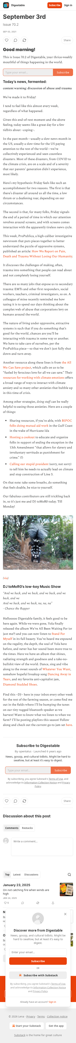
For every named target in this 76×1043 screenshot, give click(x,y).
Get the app (56, 1026)
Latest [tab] (17, 874)
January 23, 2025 (16, 885)
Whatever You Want (56, 669)
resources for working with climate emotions (33, 377)
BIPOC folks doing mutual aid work (41, 423)
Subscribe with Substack (41, 975)
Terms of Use (58, 983)
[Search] (69, 874)
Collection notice (57, 1016)
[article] (38, 894)
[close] (65, 914)
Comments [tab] (11, 828)
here (69, 725)
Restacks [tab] (27, 828)
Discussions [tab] (31, 874)
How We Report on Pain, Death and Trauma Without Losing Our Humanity (37, 254)
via (6, 578)
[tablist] (19, 828)
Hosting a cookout (22, 437)
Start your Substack (28, 1026)
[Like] (6, 40)
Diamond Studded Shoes (20, 684)
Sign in (68, 5)
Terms (41, 1016)
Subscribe (55, 5)
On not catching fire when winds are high (26, 891)
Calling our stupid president (29, 464)
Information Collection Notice (49, 987)
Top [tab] (7, 874)
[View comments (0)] (15, 40)
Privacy (30, 1016)
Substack (19, 1035)
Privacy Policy (40, 991)
